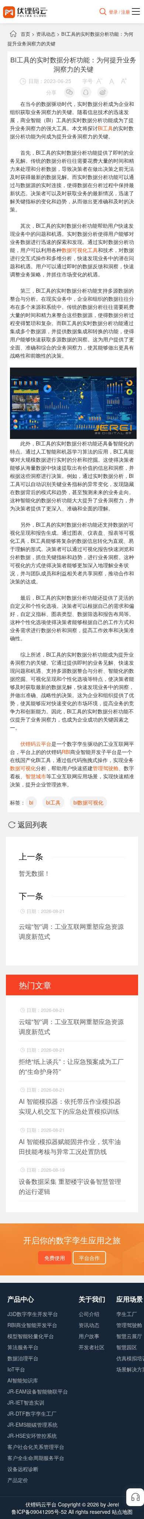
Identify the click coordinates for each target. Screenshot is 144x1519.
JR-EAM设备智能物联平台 (37, 1391)
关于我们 (92, 1299)
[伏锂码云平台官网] (25, 12)
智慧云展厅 (129, 1336)
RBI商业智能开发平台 (32, 1325)
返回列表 (27, 824)
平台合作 (89, 1257)
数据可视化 (23, 768)
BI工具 (105, 128)
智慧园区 (126, 1347)
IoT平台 (16, 1369)
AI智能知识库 (22, 1380)
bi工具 (53, 802)
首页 (25, 33)
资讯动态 (45, 33)
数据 (67, 250)
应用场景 (129, 1299)
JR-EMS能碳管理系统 (32, 1424)
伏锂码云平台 (35, 743)
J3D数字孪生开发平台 (32, 1314)
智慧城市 (35, 776)
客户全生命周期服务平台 (35, 1457)
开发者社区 (91, 1347)
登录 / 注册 (119, 11)
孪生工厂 (126, 1314)
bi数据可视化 (88, 802)
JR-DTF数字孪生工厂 (31, 1413)
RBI (66, 751)
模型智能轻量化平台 (30, 1336)
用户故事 (89, 1336)
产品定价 (17, 1480)
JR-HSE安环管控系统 (32, 1435)
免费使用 (54, 1257)
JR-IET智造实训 (25, 1402)
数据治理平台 (22, 1358)
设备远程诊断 (22, 1468)
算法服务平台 (22, 1347)
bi (31, 802)
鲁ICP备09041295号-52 (39, 1511)
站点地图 (122, 1511)
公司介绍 (89, 1314)
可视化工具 (85, 250)
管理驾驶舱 (106, 768)
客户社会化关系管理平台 (35, 1446)
